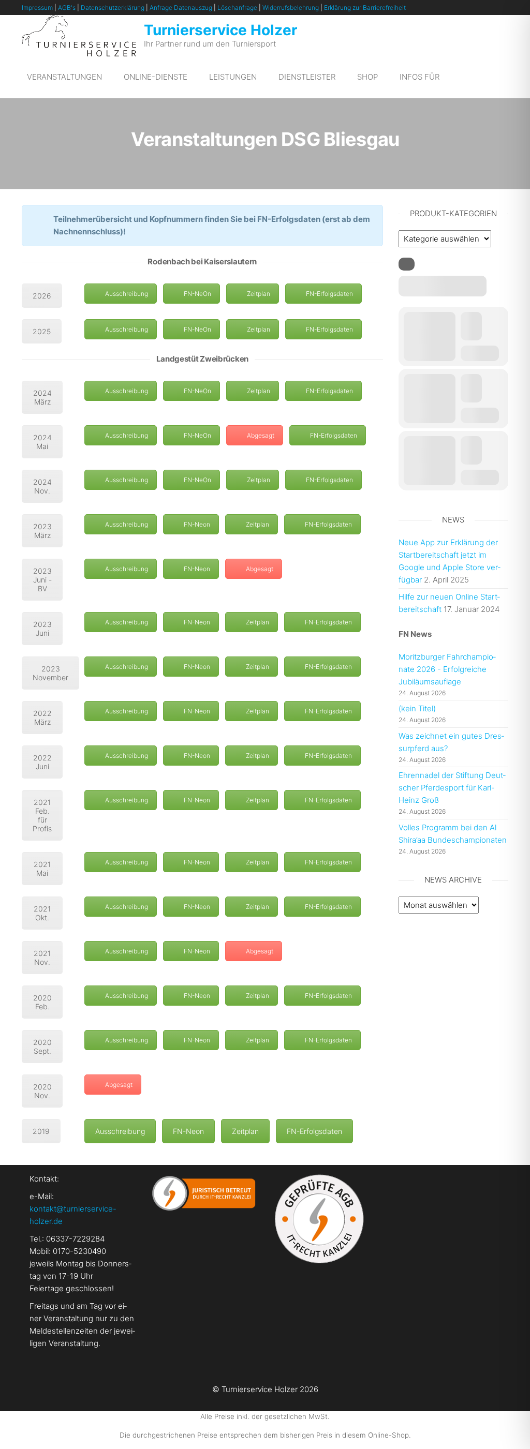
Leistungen (233, 77)
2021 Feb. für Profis (42, 815)
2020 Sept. (42, 1046)
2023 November (50, 673)
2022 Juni (42, 762)
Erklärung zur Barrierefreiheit (365, 7)
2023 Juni (42, 628)
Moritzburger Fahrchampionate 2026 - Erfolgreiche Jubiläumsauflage (447, 669)
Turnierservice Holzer (220, 30)
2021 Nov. (42, 957)
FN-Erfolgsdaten (329, 293)
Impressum (37, 7)
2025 (42, 331)
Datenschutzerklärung (112, 7)
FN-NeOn (197, 293)
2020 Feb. (42, 1002)
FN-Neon (197, 524)
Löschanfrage (237, 7)
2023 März (42, 531)
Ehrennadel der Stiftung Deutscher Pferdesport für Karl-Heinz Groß (452, 787)
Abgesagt (260, 435)
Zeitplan (258, 293)
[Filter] (407, 264)
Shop (367, 77)
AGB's (67, 7)
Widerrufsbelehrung (290, 7)
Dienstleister (306, 77)
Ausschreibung (126, 293)
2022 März (42, 717)
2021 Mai (42, 868)
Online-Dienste (155, 77)
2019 (41, 1131)
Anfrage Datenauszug (181, 7)
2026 (42, 295)
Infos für (419, 77)
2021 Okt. (42, 913)
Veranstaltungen (64, 77)
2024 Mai (42, 442)
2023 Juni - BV (42, 579)
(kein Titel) (417, 708)
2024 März (42, 397)
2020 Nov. (42, 1091)
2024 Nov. (42, 486)
